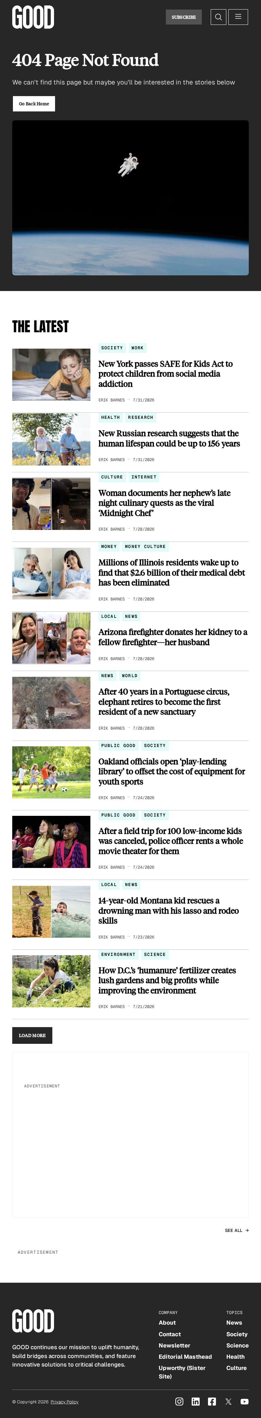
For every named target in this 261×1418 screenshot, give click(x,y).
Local (109, 616)
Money (109, 546)
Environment (118, 954)
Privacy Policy (65, 1402)
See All (234, 1230)
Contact (170, 1334)
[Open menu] (238, 17)
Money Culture (145, 546)
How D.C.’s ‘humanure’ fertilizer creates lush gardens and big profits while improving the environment (167, 980)
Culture (112, 477)
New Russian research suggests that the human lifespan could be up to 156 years (169, 438)
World (130, 675)
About (167, 1322)
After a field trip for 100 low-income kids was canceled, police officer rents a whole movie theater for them (171, 841)
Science (155, 954)
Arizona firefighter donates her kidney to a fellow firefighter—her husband (173, 637)
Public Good (118, 745)
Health (110, 417)
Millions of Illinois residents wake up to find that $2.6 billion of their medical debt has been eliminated (172, 572)
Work (138, 348)
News (131, 616)
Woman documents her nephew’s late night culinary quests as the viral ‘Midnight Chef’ (164, 503)
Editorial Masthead (185, 1356)
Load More (32, 1035)
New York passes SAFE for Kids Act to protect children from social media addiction (166, 374)
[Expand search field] (218, 17)
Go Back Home (34, 103)
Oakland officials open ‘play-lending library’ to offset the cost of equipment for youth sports (172, 771)
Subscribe (184, 17)
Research (140, 417)
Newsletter (174, 1345)
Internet (144, 477)
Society (112, 348)
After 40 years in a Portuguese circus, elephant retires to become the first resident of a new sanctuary (164, 701)
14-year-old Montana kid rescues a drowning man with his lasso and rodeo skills (169, 910)
